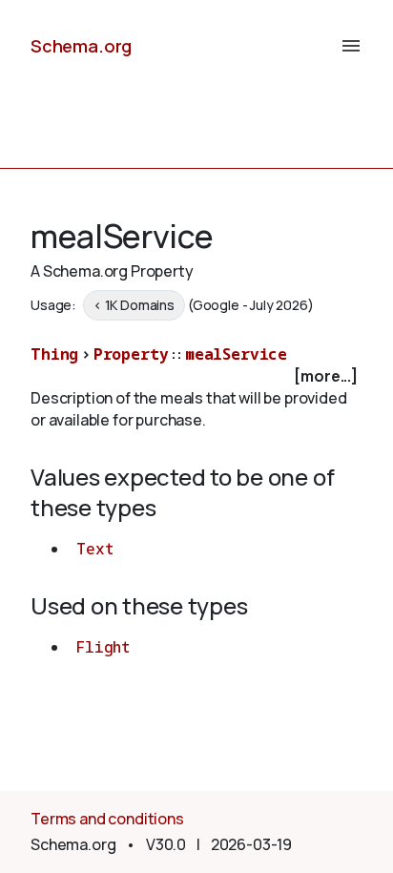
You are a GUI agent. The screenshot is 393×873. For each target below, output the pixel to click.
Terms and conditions (107, 818)
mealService (236, 353)
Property (131, 353)
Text (94, 548)
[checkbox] (196, 376)
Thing (54, 353)
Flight (103, 646)
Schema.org (81, 45)
